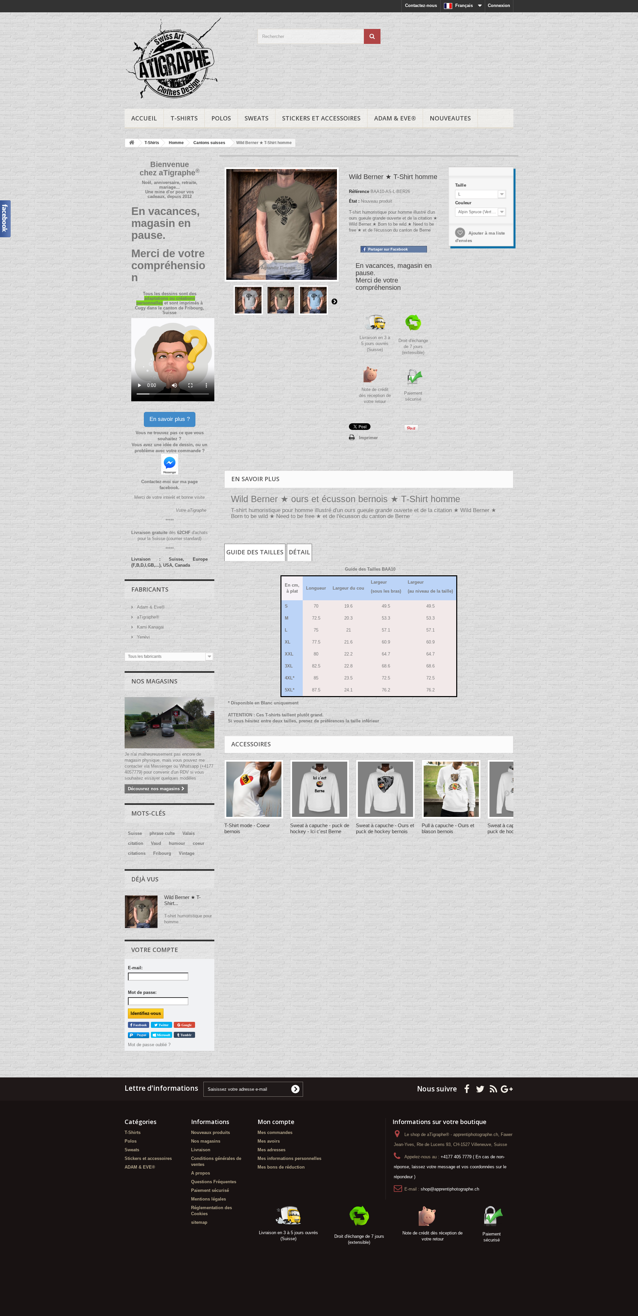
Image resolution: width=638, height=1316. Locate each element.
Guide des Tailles (254, 552)
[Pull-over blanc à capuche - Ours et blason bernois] (451, 789)
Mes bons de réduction (281, 1167)
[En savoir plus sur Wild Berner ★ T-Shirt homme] (141, 911)
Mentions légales (208, 1199)
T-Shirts (184, 118)
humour (177, 843)
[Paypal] (138, 1035)
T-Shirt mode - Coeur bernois (247, 828)
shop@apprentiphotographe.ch (450, 1189)
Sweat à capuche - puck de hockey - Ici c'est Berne (319, 828)
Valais (188, 833)
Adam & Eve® (150, 607)
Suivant (334, 301)
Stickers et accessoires (321, 118)
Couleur (464, 202)
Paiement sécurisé (210, 1190)
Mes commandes (275, 1132)
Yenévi (143, 637)
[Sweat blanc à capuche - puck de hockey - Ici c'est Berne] (319, 789)
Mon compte (276, 1122)
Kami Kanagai (150, 627)
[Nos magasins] (169, 722)
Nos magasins (154, 681)
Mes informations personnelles (289, 1158)
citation (135, 843)
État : (354, 201)
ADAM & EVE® (395, 118)
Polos (221, 118)
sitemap (199, 1222)
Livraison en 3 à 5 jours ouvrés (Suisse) (375, 343)
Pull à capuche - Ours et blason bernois (448, 828)
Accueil (144, 118)
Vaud (156, 843)
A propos (200, 1173)
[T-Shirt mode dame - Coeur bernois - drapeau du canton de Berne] (253, 789)
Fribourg (162, 853)
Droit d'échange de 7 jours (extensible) (413, 346)
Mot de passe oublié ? (149, 1044)
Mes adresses (271, 1149)
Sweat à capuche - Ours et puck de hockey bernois (385, 828)
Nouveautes (450, 118)
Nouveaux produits (210, 1132)
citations (137, 853)
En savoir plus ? (170, 419)
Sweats (256, 118)
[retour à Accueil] (131, 143)
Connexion (499, 5)
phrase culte (162, 833)
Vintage (186, 853)
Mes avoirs (269, 1141)
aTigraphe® (147, 617)
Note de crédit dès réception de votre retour (375, 395)
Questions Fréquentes (213, 1181)
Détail (299, 552)
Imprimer (368, 437)
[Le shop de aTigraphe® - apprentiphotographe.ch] (186, 58)
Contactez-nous (421, 5)
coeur (198, 843)
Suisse (135, 833)
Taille (461, 184)
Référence (359, 191)
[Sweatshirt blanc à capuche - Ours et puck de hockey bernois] (385, 789)
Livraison (200, 1149)
